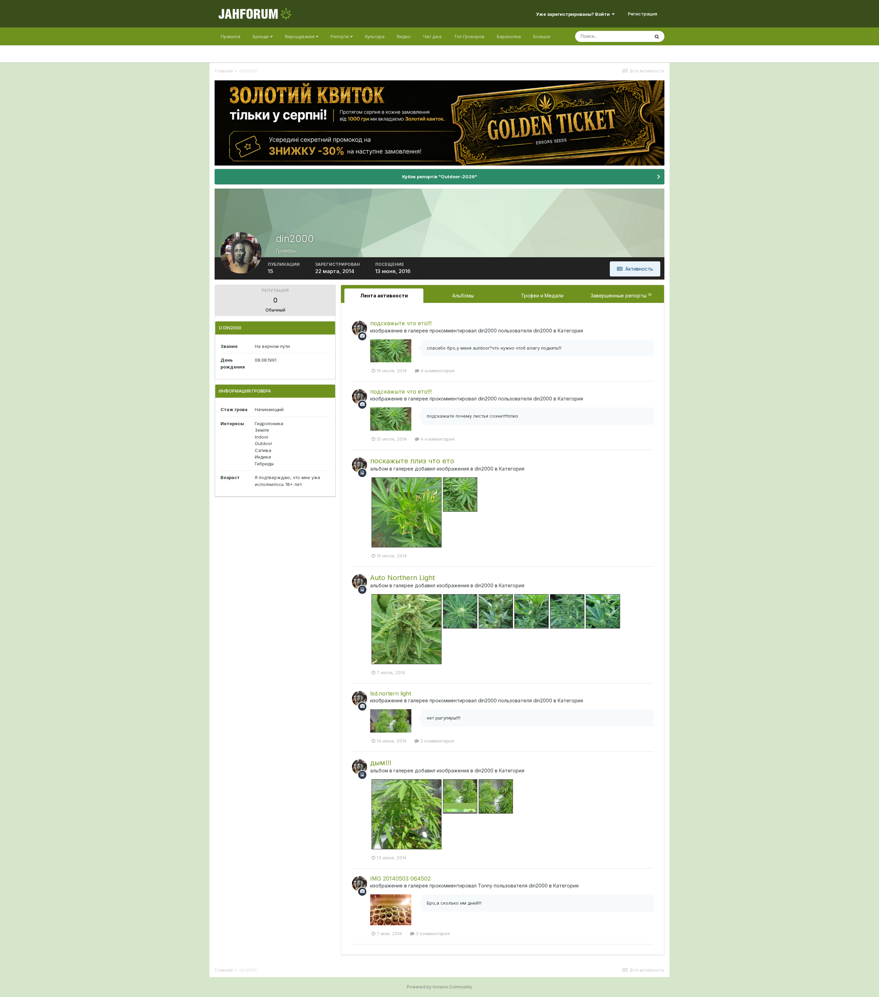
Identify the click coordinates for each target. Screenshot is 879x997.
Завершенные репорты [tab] (621, 295)
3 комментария (432, 933)
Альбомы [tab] (463, 295)
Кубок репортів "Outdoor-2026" (439, 176)
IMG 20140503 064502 (400, 878)
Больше (541, 36)
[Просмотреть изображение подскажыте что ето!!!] (390, 350)
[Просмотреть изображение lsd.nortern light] (390, 720)
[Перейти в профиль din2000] (359, 328)
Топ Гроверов (469, 36)
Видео (404, 36)
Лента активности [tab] (384, 295)
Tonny (485, 885)
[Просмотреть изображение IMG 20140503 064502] (390, 909)
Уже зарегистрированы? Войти (574, 14)
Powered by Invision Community (439, 986)
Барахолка (509, 36)
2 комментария (436, 741)
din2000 (487, 330)
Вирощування (300, 36)
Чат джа (432, 36)
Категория (570, 330)
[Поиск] (656, 36)
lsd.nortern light (390, 693)
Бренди (261, 36)
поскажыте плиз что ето (412, 461)
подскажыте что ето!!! (401, 323)
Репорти (340, 36)
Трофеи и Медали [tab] (542, 295)
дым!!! (380, 763)
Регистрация (642, 13)
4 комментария (437, 370)
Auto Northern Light (402, 578)
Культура (375, 36)
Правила (230, 36)
